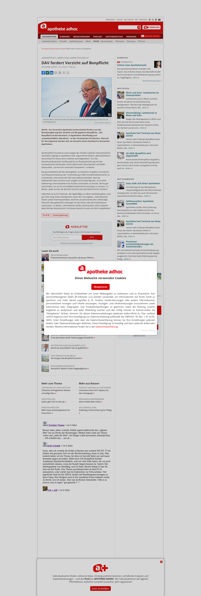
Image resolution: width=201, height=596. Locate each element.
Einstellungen (148, 330)
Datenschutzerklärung (106, 326)
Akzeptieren (100, 286)
